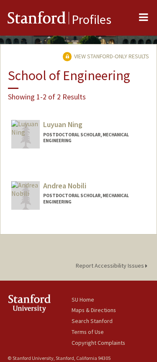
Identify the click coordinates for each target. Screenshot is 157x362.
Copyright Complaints (98, 342)
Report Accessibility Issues (110, 265)
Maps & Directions (94, 310)
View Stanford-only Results (111, 56)
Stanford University (40, 303)
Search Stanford (92, 321)
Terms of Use (88, 332)
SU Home (83, 299)
